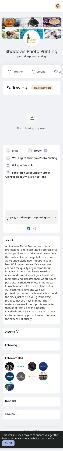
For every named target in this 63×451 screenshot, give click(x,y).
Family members (42, 87)
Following (11, 345)
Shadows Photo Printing (31, 51)
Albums (10, 331)
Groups (10, 414)
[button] (58, 6)
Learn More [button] (47, 438)
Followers (11, 358)
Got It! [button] (8, 443)
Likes (8, 401)
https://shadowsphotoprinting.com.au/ (31, 219)
